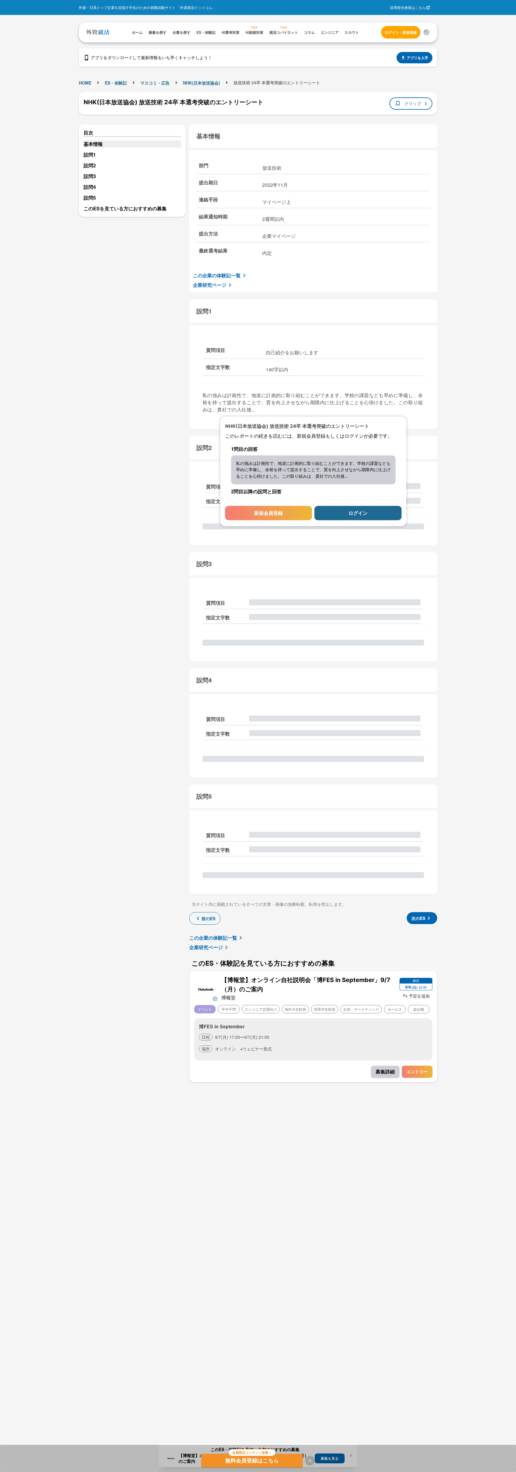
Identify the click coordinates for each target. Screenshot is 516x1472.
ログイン (358, 513)
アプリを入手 (417, 57)
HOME (85, 83)
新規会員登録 (268, 513)
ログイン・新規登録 (401, 32)
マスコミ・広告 (155, 83)
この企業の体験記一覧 (217, 275)
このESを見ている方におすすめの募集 (125, 208)
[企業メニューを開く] (206, 988)
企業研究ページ (209, 284)
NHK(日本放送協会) (201, 83)
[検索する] (426, 32)
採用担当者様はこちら (408, 7)
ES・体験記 (116, 83)
